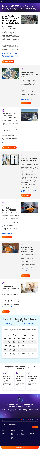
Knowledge (13, 430)
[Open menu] (1, 1)
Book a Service (25, 275)
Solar (12, 431)
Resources (32, 433)
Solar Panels (23, 431)
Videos (3, 431)
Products (22, 430)
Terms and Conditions (9, 443)
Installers (3, 433)
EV (11, 435)
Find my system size (32, 387)
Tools (31, 430)
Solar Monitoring (23, 435)
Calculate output (7, 387)
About (3, 443)
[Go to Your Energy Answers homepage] (19, 1)
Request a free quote (20, 447)
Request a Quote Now (8, 61)
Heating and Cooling (14, 434)
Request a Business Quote (9, 147)
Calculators (32, 431)
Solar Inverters (23, 433)
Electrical (13, 438)
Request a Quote (26, 103)
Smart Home (13, 437)
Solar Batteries (23, 434)
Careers (20, 443)
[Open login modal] (37, 1)
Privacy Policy (16, 443)
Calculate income (20, 387)
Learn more (5, 311)
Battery (12, 433)
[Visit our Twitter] (26, 420)
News (3, 430)
